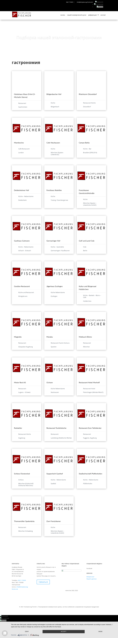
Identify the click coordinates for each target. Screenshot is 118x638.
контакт (103, 15)
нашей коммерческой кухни (76, 15)
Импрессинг (90, 577)
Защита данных (91, 579)
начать (62, 15)
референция (92, 15)
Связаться (43, 582)
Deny (27, 631)
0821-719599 (22, 580)
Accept (63, 631)
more (100, 631)
